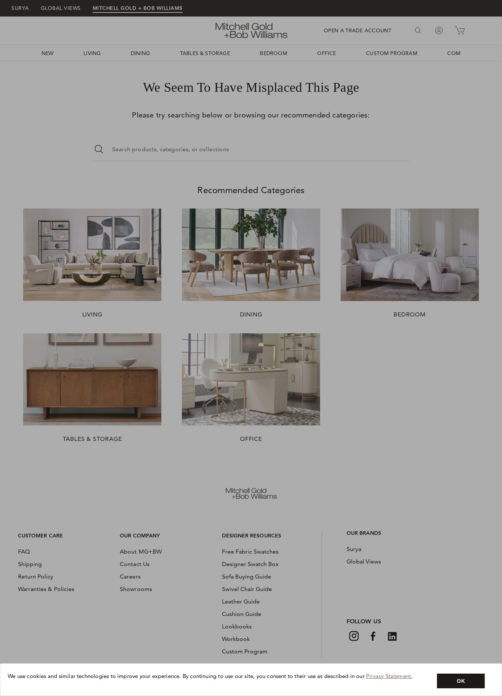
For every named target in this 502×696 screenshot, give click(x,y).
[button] (461, 681)
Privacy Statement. (389, 676)
